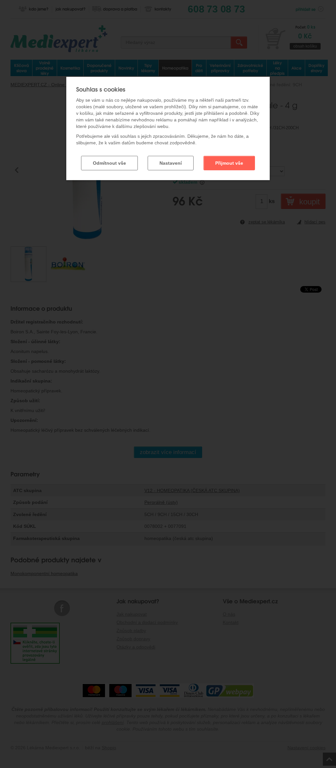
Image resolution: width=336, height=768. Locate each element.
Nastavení (170, 163)
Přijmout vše (229, 163)
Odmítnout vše (109, 163)
